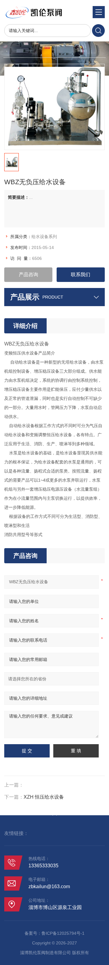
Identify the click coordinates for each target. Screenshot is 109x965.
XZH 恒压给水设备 (44, 797)
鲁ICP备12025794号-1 (62, 933)
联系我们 (80, 274)
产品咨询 (28, 274)
